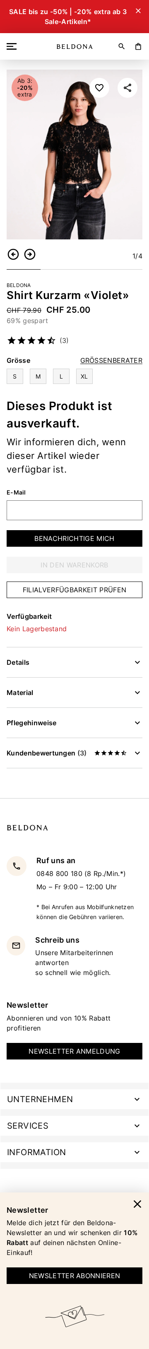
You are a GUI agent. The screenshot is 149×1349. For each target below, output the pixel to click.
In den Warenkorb (74, 565)
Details (18, 662)
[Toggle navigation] (13, 46)
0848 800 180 (60, 873)
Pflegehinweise (31, 723)
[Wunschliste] (99, 88)
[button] (13, 254)
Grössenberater (111, 360)
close (137, 1204)
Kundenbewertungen (47, 753)
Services (27, 1126)
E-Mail (16, 492)
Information (36, 1152)
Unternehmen (40, 1099)
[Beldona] (74, 46)
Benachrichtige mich (74, 538)
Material (20, 692)
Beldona (19, 285)
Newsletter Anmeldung (74, 1051)
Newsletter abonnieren (74, 1276)
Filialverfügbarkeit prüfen (74, 590)
